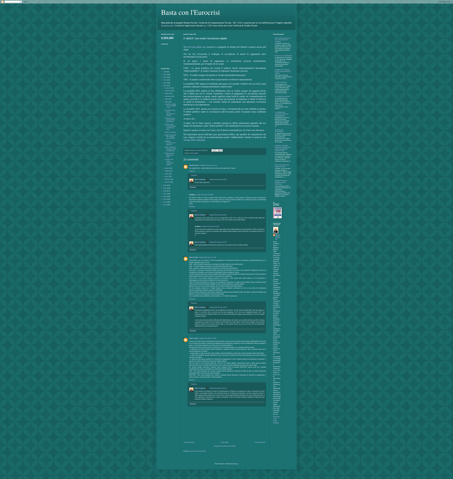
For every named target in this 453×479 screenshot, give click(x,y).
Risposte (194, 175)
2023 (165, 80)
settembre (168, 96)
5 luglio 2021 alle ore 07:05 (218, 242)
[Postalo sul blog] (215, 150)
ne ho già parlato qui (196, 47)
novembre (168, 91)
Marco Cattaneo (200, 179)
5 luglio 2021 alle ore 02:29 (210, 226)
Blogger (235, 464)
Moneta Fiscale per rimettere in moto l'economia (281, 182)
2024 (165, 77)
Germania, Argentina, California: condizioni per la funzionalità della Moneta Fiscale (283, 148)
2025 (165, 74)
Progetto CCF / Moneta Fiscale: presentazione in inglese (283, 71)
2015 (165, 199)
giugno (167, 168)
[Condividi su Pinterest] (221, 150)
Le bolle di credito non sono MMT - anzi (170, 105)
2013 (165, 205)
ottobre (167, 93)
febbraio (167, 179)
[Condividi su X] (217, 150)
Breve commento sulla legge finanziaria (282, 165)
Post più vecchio (260, 442)
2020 (165, 185)
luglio (167, 102)
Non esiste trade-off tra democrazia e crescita (170, 113)
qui (204, 26)
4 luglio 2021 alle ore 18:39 (218, 179)
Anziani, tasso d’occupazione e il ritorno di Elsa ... (170, 127)
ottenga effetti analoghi (193, 140)
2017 (165, 194)
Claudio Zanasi (194, 165)
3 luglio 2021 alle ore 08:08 (204, 195)
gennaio (167, 182)
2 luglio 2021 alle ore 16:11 (208, 165)
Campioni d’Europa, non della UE (170, 142)
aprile (167, 174)
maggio (167, 171)
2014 (165, 202)
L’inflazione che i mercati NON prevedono (170, 119)
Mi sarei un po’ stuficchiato (283, 56)
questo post (168, 26)
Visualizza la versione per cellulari (225, 446)
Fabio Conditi (193, 257)
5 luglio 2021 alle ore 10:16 (218, 388)
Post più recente (189, 442)
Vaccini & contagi (170, 132)
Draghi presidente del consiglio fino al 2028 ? (170, 136)
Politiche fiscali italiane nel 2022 (169, 155)
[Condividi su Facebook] (219, 150)
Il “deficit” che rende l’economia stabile (169, 162)
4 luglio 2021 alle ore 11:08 (207, 257)
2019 (165, 188)
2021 (165, 85)
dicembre (168, 88)
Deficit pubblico (194, 153)
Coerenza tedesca (281, 82)
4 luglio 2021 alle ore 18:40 (218, 215)
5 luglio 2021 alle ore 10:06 (207, 338)
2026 (165, 72)
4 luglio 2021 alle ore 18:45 (218, 307)
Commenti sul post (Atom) (198, 451)
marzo (167, 176)
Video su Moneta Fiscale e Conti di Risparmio (170, 149)
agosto (167, 99)
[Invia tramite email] (212, 150)
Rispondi (192, 171)
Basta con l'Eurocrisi (190, 12)
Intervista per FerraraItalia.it (279, 130)
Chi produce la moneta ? (283, 96)
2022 (165, 83)
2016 (165, 196)
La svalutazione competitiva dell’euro (281, 113)
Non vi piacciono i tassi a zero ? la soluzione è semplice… (283, 39)
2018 (165, 191)
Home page (225, 442)
